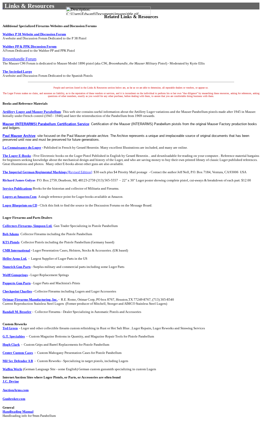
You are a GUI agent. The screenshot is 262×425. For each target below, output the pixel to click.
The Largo (17, 71)
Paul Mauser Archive (19, 136)
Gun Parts (17, 267)
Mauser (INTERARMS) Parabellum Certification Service (46, 124)
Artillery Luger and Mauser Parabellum (32, 112)
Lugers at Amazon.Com (20, 197)
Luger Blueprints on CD (20, 205)
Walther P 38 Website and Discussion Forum (34, 34)
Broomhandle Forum (19, 59)
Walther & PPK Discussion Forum (30, 46)
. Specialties (14, 336)
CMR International (16, 250)
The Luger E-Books (17, 156)
